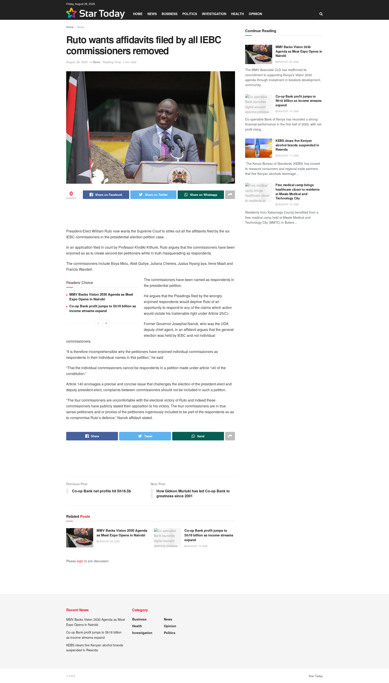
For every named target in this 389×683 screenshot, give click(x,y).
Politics (189, 13)
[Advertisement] (151, 217)
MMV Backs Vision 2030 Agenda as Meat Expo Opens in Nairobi (101, 296)
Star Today (316, 676)
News (152, 13)
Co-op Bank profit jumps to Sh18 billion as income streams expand (102, 308)
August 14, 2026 (197, 546)
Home (137, 13)
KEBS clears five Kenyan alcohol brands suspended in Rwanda (297, 145)
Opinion (255, 13)
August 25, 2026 (109, 541)
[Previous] (98, 323)
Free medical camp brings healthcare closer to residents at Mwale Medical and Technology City (298, 191)
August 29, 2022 (77, 62)
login (80, 561)
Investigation (214, 13)
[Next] (106, 323)
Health (237, 13)
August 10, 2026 (288, 204)
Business (169, 13)
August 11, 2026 (288, 155)
